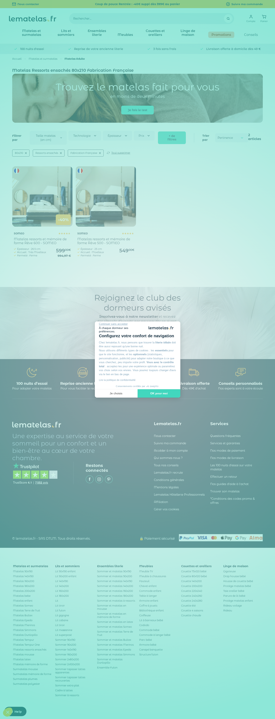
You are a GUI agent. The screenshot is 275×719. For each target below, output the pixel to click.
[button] (8, 712)
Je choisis (116, 393)
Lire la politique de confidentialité (117, 380)
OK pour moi (159, 393)
